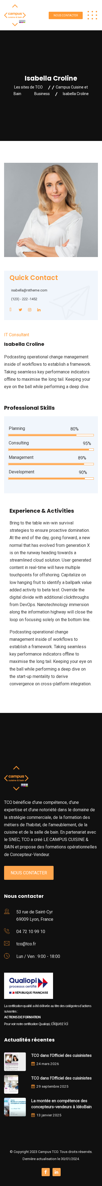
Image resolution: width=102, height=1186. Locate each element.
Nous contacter (66, 15)
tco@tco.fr (26, 943)
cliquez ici (59, 1023)
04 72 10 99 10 (30, 931)
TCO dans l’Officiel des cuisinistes (61, 1055)
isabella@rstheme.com (29, 290)
